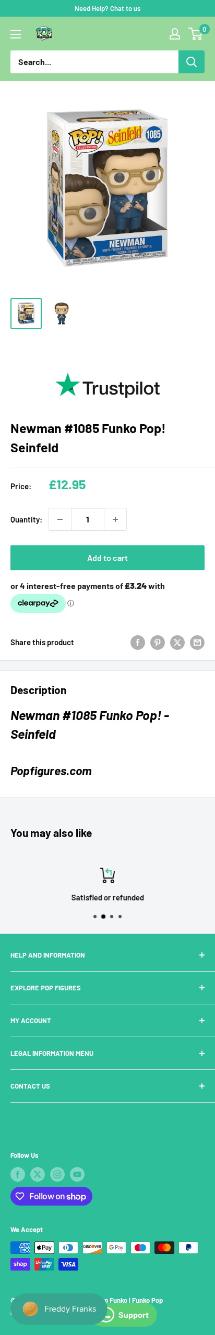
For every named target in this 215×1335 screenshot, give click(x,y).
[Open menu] (15, 34)
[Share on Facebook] (137, 642)
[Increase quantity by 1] (115, 519)
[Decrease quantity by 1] (60, 519)
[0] (195, 34)
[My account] (175, 34)
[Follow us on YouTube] (77, 1174)
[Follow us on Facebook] (17, 1174)
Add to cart (107, 557)
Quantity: (26, 519)
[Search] (191, 61)
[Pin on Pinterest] (157, 642)
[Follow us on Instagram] (57, 1174)
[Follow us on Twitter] (37, 1174)
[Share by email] (197, 642)
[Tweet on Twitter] (177, 642)
